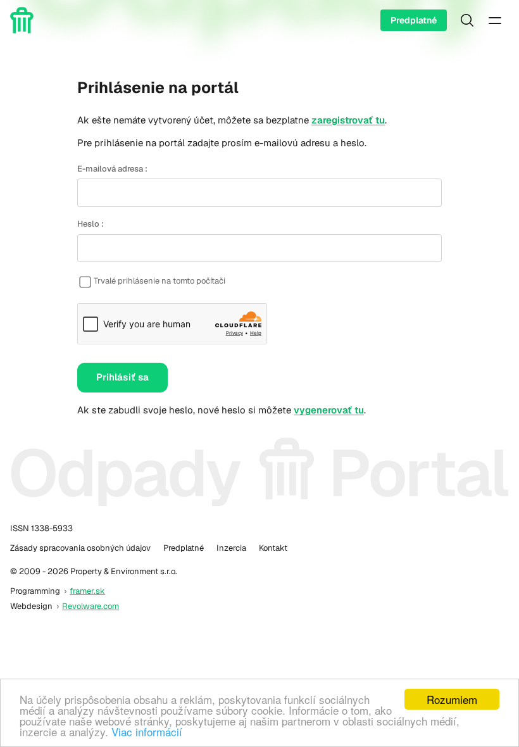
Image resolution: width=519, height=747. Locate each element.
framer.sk (87, 591)
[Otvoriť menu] (495, 20)
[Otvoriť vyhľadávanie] (467, 20)
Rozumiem (452, 699)
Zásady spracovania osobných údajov (80, 548)
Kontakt (273, 548)
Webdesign (31, 606)
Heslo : (90, 223)
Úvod (24, 20)
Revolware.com (90, 606)
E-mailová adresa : (112, 168)
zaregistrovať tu (348, 120)
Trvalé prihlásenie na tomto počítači (159, 280)
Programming (35, 591)
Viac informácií (146, 731)
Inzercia (231, 548)
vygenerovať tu (329, 410)
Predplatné (414, 20)
